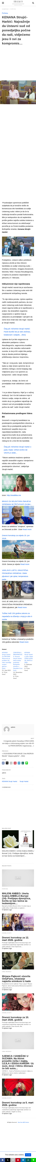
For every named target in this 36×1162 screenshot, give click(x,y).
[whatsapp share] (23, 763)
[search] (33, 3)
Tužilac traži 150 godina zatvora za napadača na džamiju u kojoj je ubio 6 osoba (17, 616)
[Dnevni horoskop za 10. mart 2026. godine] (18, 1002)
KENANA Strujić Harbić (9, 781)
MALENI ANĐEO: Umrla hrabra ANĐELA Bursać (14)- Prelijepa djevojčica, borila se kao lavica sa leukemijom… (18, 853)
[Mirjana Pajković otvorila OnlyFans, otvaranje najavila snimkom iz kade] (18, 960)
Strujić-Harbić (24, 781)
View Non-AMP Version (23, 1122)
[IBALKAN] (18, 3)
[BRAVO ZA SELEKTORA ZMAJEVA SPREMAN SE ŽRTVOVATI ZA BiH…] (18, 524)
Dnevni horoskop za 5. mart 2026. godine (17, 1103)
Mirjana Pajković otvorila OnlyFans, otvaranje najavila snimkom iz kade (16, 979)
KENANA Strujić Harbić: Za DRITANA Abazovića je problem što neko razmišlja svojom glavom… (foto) (6, 660)
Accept (28, 1155)
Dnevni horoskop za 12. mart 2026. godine (15, 938)
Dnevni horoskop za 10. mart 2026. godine (15, 1018)
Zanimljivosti (7, 933)
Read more (27, 529)
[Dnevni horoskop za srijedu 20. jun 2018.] (18, 558)
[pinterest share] (15, 763)
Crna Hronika (6, 971)
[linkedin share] (19, 763)
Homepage (5, 9)
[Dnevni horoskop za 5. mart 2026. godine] (18, 1087)
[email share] (11, 763)
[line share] (26, 763)
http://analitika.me (14, 495)
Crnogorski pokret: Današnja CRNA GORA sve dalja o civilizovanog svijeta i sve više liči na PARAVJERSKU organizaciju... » (18, 743)
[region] (18, 61)
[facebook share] (3, 763)
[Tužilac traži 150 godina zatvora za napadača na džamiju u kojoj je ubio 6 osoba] (18, 636)
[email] (12, 1160)
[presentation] (30, 845)
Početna (13, 9)
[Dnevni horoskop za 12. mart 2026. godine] (18, 922)
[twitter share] (7, 763)
